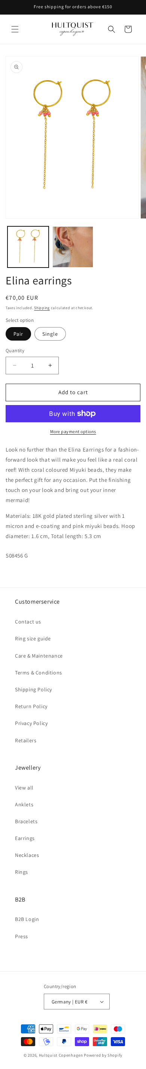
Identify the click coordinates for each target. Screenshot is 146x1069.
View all (24, 787)
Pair (18, 333)
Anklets (24, 804)
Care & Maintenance (39, 655)
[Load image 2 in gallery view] (73, 247)
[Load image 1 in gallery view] (28, 247)
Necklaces (27, 855)
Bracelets (26, 821)
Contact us (28, 621)
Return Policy (31, 706)
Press (21, 936)
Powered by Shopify (103, 1055)
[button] (15, 29)
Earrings (25, 838)
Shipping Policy (33, 689)
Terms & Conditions (38, 672)
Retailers (25, 740)
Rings (21, 872)
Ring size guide (33, 638)
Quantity (15, 350)
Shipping (42, 307)
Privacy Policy (31, 723)
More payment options (73, 431)
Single (50, 333)
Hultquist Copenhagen (61, 1055)
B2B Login (27, 919)
